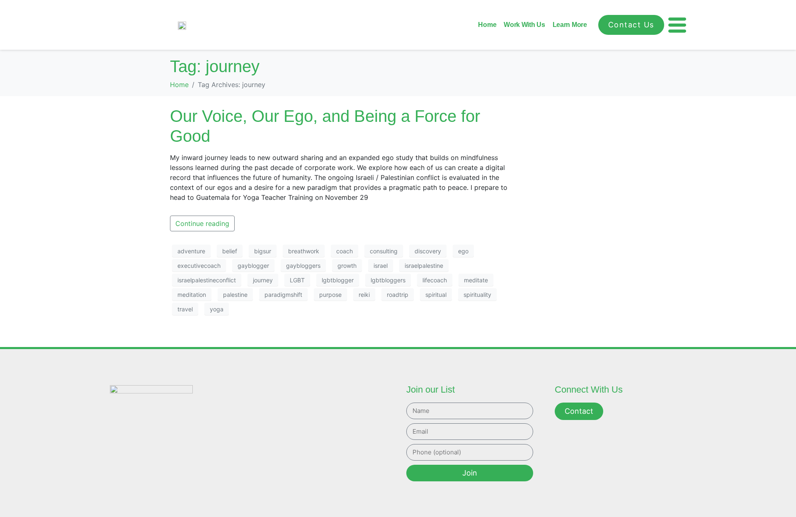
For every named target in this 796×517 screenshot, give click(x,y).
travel (185, 309)
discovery (428, 251)
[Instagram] (164, 456)
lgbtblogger (338, 280)
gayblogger (253, 265)
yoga (216, 309)
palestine (235, 294)
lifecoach (434, 280)
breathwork (303, 251)
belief (229, 251)
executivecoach (199, 265)
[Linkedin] (182, 456)
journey (263, 280)
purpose (330, 294)
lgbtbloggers (388, 280)
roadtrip (397, 294)
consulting (384, 251)
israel (381, 265)
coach (344, 251)
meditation (191, 294)
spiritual (436, 294)
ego (463, 251)
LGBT (297, 280)
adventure (191, 251)
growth (347, 265)
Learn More (570, 24)
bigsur (262, 251)
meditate (476, 280)
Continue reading (202, 223)
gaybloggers (303, 265)
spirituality (477, 294)
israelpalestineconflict (206, 280)
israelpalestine (424, 265)
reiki (364, 294)
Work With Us (524, 24)
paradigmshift (283, 294)
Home (487, 24)
